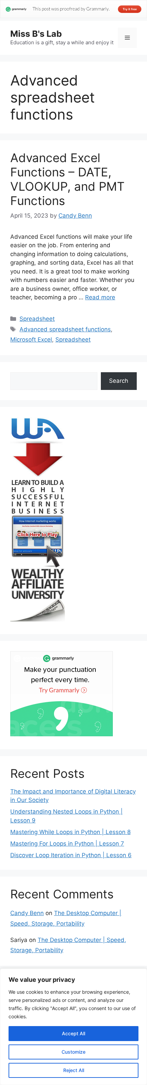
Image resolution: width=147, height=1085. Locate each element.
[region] (73, 1027)
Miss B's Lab (36, 34)
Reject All (73, 1070)
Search (118, 380)
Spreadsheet (37, 318)
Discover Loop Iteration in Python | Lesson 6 (71, 855)
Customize (73, 1052)
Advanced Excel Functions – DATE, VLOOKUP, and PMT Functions (67, 179)
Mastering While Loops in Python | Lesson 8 (70, 832)
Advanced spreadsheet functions (65, 329)
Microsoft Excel (31, 339)
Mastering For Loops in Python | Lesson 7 (67, 843)
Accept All (73, 1033)
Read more (100, 297)
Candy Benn (27, 913)
